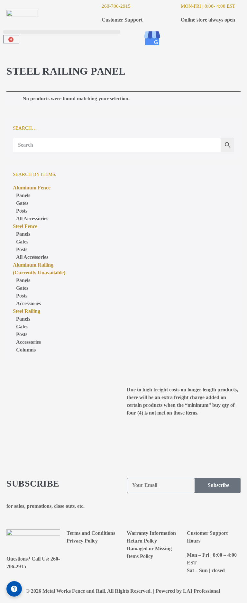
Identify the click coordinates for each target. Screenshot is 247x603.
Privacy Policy (82, 541)
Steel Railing (26, 311)
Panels (23, 195)
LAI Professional (202, 591)
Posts (21, 211)
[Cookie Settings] (14, 589)
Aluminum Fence (31, 187)
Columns (26, 349)
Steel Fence (25, 226)
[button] (61, 32)
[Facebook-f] (135, 38)
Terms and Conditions (91, 533)
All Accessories (32, 218)
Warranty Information (151, 533)
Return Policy (142, 541)
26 (104, 6)
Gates (22, 203)
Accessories (28, 342)
